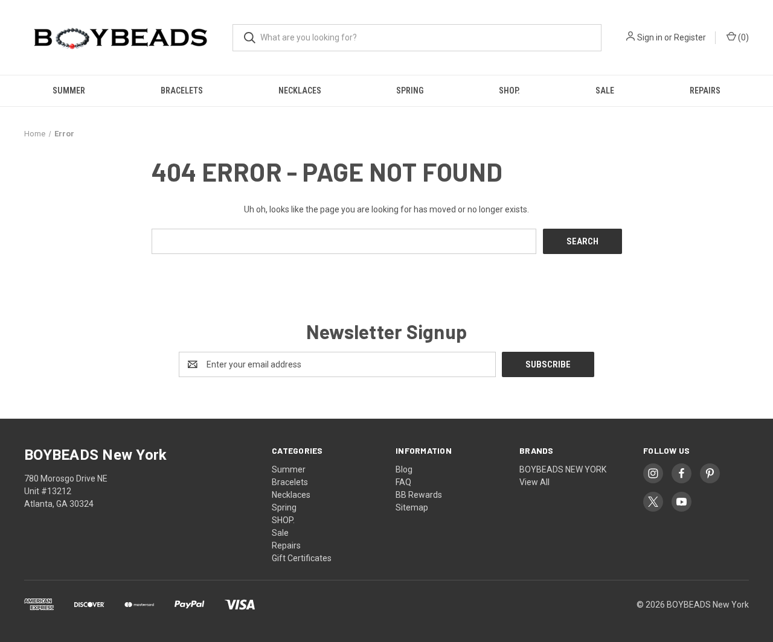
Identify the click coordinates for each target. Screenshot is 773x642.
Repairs (705, 90)
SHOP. (509, 90)
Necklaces (299, 90)
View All (534, 482)
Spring (409, 90)
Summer (69, 90)
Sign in (649, 37)
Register (690, 37)
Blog (404, 469)
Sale (604, 90)
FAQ (403, 482)
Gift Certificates (302, 558)
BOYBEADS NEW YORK (562, 469)
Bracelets (182, 90)
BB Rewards (419, 495)
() (742, 37)
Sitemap (412, 507)
